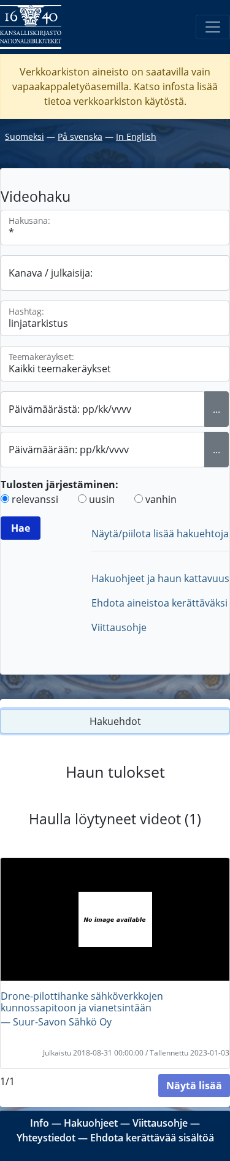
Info (39, 1123)
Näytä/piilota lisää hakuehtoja (160, 533)
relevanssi (35, 499)
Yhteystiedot (46, 1137)
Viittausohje (119, 627)
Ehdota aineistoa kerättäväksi (159, 603)
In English (136, 136)
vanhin (161, 499)
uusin (102, 499)
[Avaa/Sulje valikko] (213, 27)
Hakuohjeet (91, 1123)
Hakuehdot (115, 721)
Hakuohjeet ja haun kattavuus (160, 578)
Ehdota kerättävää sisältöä (152, 1137)
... (216, 409)
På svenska (80, 136)
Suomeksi (24, 136)
